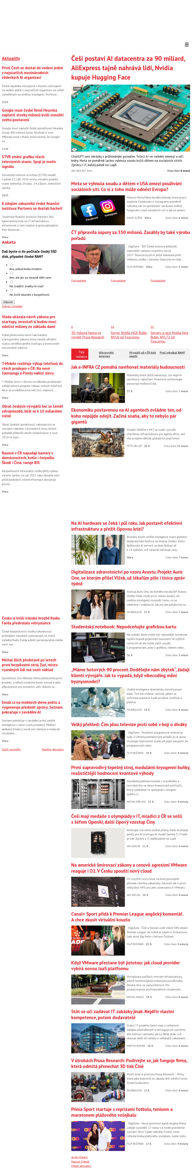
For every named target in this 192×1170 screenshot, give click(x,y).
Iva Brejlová (134, 612)
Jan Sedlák (78, 170)
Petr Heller (134, 446)
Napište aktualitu (53, 749)
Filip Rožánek (135, 266)
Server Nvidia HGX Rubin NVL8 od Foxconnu (129, 335)
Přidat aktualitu (81, 1166)
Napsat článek (80, 1161)
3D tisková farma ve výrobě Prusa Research (87, 335)
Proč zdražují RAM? (172, 352)
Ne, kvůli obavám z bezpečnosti (29, 294)
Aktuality (11, 58)
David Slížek (134, 218)
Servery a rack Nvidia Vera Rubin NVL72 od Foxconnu (169, 337)
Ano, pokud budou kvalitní (25, 269)
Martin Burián (136, 1045)
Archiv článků (79, 1157)
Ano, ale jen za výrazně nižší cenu (30, 277)
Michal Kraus (135, 997)
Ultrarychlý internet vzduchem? (106, 356)
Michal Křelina (136, 801)
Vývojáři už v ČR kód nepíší (142, 354)
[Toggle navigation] (186, 44)
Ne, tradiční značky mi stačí (26, 286)
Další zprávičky (11, 749)
